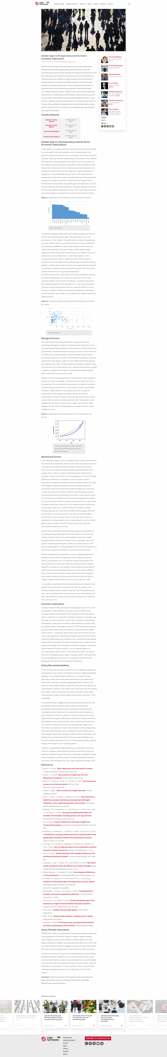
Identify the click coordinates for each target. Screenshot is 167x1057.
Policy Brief (71, 61)
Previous (42, 1032)
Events (83, 4)
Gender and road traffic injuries (65, 910)
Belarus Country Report (51, 120)
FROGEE (44, 933)
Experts (103, 4)
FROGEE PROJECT (72, 4)
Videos (95, 4)
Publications (59, 4)
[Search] (129, 3)
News (89, 4)
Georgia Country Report (51, 126)
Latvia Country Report (51, 131)
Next (125, 1032)
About (110, 4)
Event (159, 1011)
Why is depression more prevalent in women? (74, 768)
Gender (103, 120)
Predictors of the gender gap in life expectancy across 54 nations (69, 882)
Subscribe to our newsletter (98, 1038)
